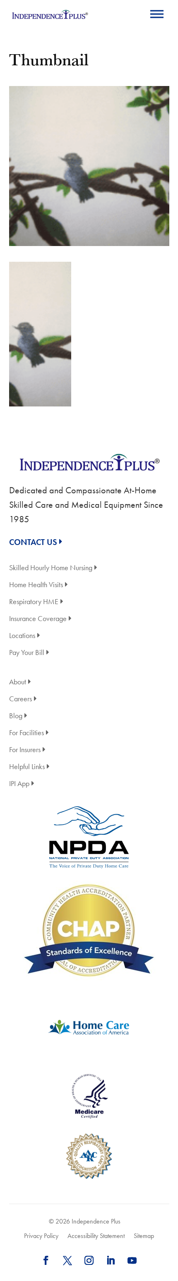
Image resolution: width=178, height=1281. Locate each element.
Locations (22, 636)
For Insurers (25, 750)
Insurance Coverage (38, 619)
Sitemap (144, 1236)
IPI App (19, 784)
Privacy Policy (41, 1236)
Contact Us (33, 542)
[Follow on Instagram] (89, 1260)
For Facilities (26, 733)
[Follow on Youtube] (132, 1260)
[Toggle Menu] (157, 14)
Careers (20, 699)
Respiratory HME (33, 602)
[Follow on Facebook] (46, 1260)
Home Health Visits (36, 585)
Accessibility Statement (96, 1236)
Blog (15, 716)
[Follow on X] (67, 1260)
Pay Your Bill (26, 653)
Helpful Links (27, 767)
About (17, 682)
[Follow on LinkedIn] (110, 1260)
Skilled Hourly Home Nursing (50, 568)
